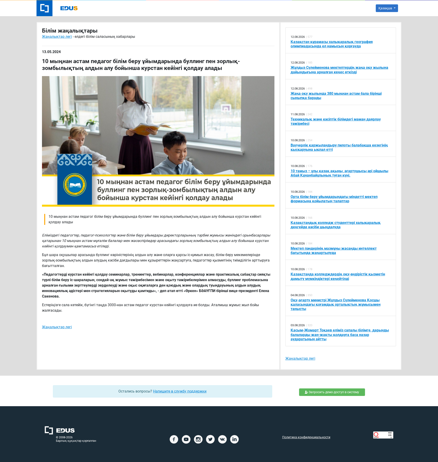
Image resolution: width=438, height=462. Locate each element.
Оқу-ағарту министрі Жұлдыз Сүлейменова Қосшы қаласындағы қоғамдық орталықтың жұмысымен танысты (336, 304)
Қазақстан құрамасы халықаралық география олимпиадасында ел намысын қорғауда (332, 44)
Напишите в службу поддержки (179, 391)
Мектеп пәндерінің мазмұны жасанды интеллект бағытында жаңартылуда (334, 250)
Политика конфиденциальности (306, 437)
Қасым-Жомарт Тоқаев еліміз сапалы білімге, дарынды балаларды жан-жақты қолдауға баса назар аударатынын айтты (340, 334)
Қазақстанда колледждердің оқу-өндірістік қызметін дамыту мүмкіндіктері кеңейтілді (338, 276)
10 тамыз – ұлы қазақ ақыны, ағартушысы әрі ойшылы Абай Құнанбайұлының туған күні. (339, 173)
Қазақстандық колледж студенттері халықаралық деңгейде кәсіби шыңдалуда (336, 225)
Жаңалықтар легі (57, 36)
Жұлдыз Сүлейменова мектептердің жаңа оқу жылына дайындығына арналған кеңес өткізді (339, 69)
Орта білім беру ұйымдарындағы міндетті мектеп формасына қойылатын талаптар (334, 199)
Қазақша (385, 8)
